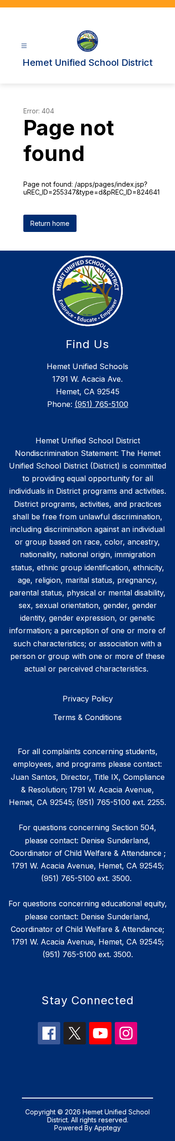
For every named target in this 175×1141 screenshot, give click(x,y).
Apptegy (107, 1128)
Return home (50, 223)
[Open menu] (24, 46)
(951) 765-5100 (101, 404)
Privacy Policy (88, 698)
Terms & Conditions (87, 717)
